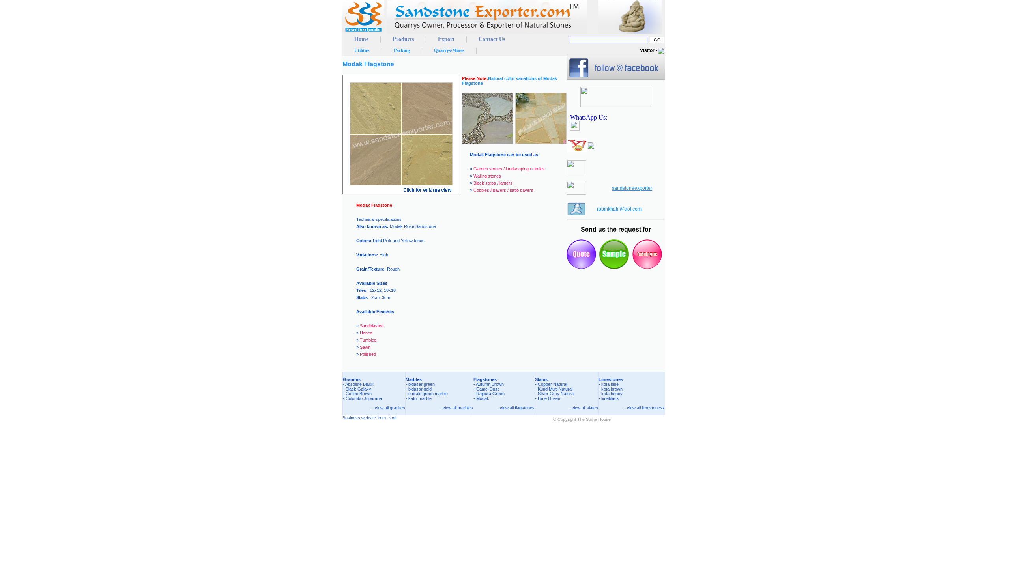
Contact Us (492, 39)
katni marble (420, 398)
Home (361, 39)
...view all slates (583, 407)
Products (403, 39)
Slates (541, 379)
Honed (366, 333)
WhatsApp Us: (590, 117)
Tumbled (368, 340)
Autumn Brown (490, 384)
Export (446, 39)
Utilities (362, 50)
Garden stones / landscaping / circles (509, 168)
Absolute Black (359, 384)
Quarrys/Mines (449, 50)
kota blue (610, 384)
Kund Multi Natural (555, 389)
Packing (402, 50)
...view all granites (388, 407)
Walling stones (487, 176)
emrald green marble (428, 393)
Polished (368, 354)
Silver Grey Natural (556, 393)
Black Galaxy (358, 389)
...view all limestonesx (644, 407)
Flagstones (485, 379)
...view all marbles (456, 407)
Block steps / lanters (492, 183)
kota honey (612, 393)
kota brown (612, 389)
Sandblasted (371, 325)
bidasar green (421, 384)
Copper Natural (552, 384)
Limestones (611, 379)
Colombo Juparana (364, 398)
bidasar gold (420, 389)
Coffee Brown (359, 393)
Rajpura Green (490, 393)
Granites (352, 379)
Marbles (414, 379)
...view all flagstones (515, 407)
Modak (482, 398)
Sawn (365, 347)
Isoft (392, 417)
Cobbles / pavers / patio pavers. (504, 190)
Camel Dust (487, 389)
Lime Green (549, 398)
